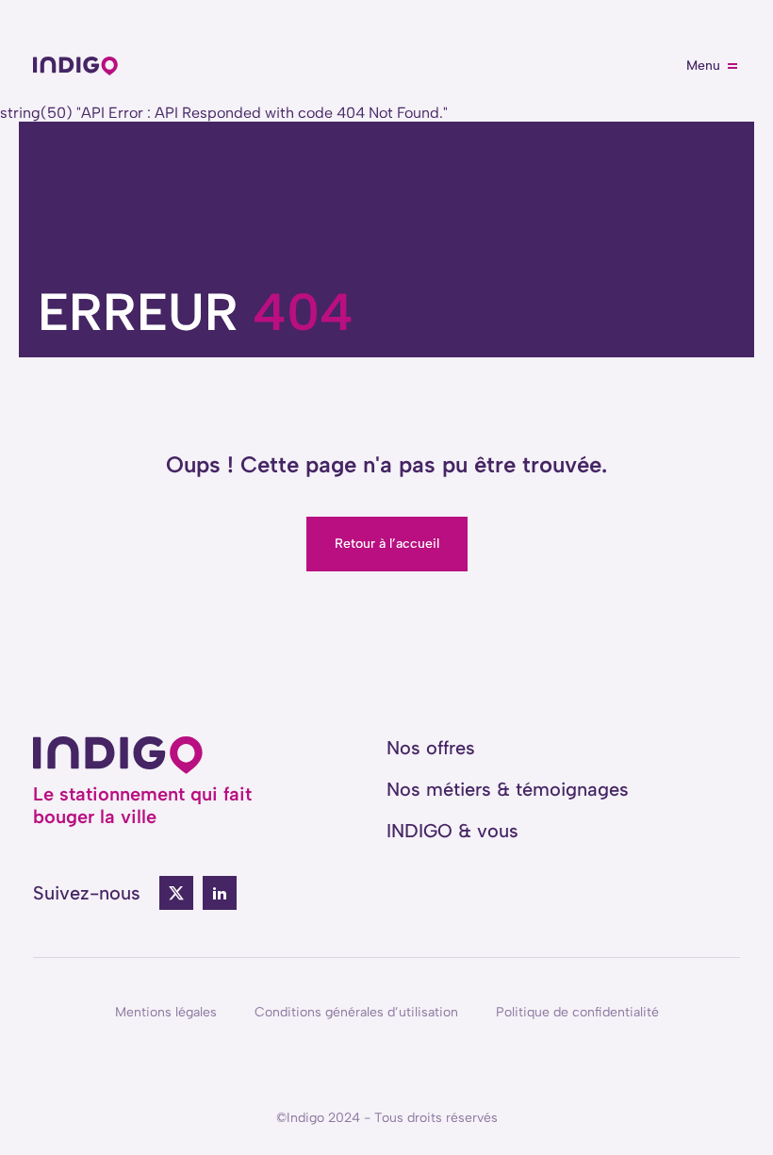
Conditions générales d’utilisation (356, 1012)
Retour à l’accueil (387, 544)
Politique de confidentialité (577, 1012)
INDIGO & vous (452, 830)
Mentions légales (166, 1012)
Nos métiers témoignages (507, 789)
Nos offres (430, 747)
